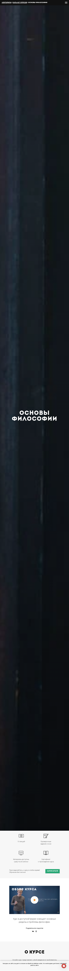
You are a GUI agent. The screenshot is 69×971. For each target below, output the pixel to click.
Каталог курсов (20, 2)
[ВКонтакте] (32, 931)
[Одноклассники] (36, 931)
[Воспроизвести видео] (34, 900)
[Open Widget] (64, 966)
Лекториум (6, 2)
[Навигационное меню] (66, 3)
